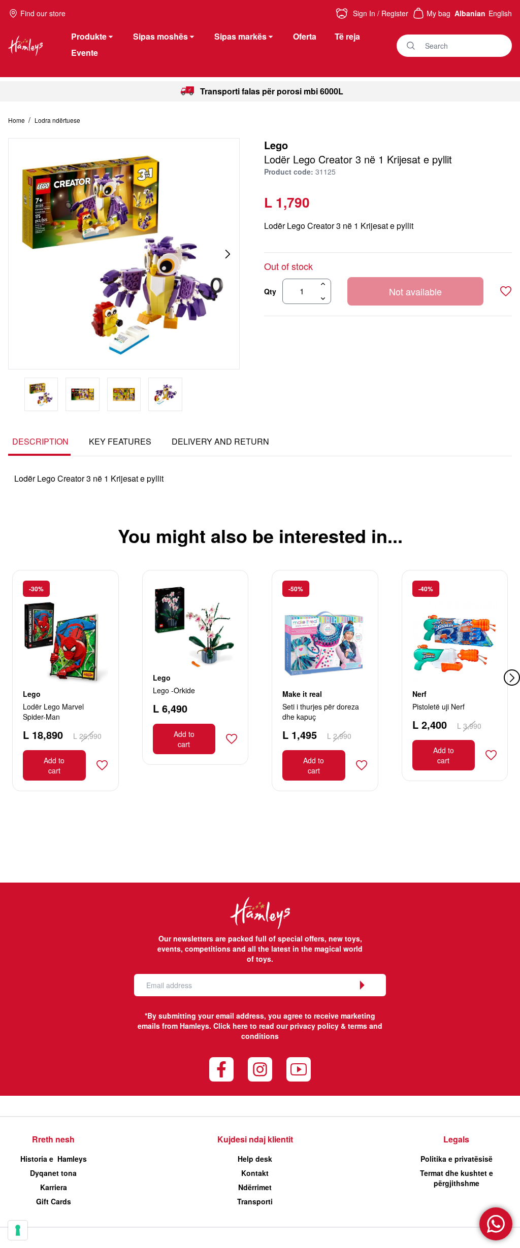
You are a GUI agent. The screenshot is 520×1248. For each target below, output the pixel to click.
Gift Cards (53, 1201)
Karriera (53, 1187)
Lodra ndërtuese (57, 120)
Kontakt (255, 1173)
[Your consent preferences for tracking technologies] (17, 1230)
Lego (276, 145)
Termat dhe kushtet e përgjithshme (456, 1178)
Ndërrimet (255, 1187)
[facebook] (221, 1069)
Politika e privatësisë (456, 1159)
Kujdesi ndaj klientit (255, 1139)
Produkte (89, 36)
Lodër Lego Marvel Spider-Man (53, 711)
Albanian (469, 13)
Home (17, 120)
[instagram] (260, 1069)
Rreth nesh (53, 1139)
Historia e (53, 1159)
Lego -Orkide (174, 690)
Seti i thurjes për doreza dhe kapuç (320, 711)
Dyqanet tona (53, 1173)
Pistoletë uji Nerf (438, 706)
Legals (456, 1139)
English (500, 13)
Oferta (304, 36)
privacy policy (314, 1026)
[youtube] (298, 1069)
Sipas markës (240, 36)
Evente (84, 52)
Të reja (347, 36)
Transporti (255, 1201)
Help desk (255, 1159)
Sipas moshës (160, 36)
